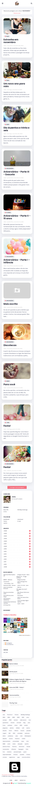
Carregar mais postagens (17, 487)
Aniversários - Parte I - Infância (16, 261)
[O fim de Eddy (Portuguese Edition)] (15, 627)
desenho (5, 738)
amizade (19, 722)
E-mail (19, 521)
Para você (9, 384)
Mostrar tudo (17, 13)
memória (9, 751)
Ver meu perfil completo (17, 498)
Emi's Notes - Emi (8, 583)
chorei (15, 725)
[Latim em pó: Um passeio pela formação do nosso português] (8, 622)
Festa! (7, 426)
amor (7, 381)
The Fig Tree (13, 703)
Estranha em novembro (10, 41)
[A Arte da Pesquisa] (18, 632)
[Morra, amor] (25, 622)
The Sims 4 (9, 714)
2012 (17, 559)
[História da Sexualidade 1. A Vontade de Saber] (5, 622)
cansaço (5, 720)
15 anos (8, 212)
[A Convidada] (22, 632)
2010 (17, 564)
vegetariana (12, 757)
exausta (5, 730)
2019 (17, 548)
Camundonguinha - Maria (22, 582)
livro (30, 720)
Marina (19, 587)
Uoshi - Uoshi (20, 603)
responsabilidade (7, 754)
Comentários (9, 644)
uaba (16, 736)
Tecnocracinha (14, 695)
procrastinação (17, 751)
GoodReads (6, 519)
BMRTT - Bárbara (7, 579)
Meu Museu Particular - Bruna (23, 593)
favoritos (14, 746)
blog (24, 722)
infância (16, 730)
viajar (22, 741)
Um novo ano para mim (14, 85)
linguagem (20, 749)
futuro (10, 730)
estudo (26, 725)
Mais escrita (10, 304)
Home (11, 780)
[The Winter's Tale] (12, 622)
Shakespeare (28, 736)
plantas (12, 728)
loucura (22, 730)
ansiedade (19, 733)
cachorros (27, 733)
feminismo (21, 746)
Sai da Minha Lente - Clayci (8, 596)
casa (29, 722)
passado (29, 730)
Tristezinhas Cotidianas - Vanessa (10, 602)
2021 (17, 543)
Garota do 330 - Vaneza (9, 585)
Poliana (16, 714)
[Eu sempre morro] (8, 627)
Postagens (9, 643)
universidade (16, 741)
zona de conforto (26, 757)
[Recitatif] (5, 627)
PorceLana (20, 595)
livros (4, 725)
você (21, 736)
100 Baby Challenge (22, 509)
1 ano (7, 422)
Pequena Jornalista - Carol (8, 593)
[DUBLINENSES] (18, 626)
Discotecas (9, 345)
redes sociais (23, 720)
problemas (10, 736)
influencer (13, 749)
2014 (17, 554)
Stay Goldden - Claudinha (7, 599)
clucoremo (6, 581)
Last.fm (5, 523)
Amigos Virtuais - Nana (23, 574)
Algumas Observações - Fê (9, 575)
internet (12, 722)
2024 (17, 536)
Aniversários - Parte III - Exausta (16, 173)
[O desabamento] (15, 632)
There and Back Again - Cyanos (23, 601)
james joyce (13, 671)
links (27, 749)
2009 (17, 566)
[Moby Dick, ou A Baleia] (12, 632)
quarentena (5, 722)
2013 (17, 556)
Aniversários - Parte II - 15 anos (16, 217)
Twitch (5, 521)
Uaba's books (9, 615)
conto (8, 744)
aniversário (9, 168)
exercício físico (6, 746)
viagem (4, 733)
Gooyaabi (28, 783)
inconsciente (6, 749)
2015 (17, 551)
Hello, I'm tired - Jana (22, 585)
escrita (28, 728)
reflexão (18, 728)
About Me (5, 509)
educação (20, 744)
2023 (7, 36)
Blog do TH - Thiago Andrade (22, 577)
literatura (17, 738)
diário (4, 736)
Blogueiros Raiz (21, 579)
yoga (18, 757)
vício (27, 741)
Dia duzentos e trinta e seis (16, 129)
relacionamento (6, 741)
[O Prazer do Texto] (5, 633)
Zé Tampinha (6, 605)
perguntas (5, 728)
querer (24, 751)
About (16, 780)
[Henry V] (18, 622)
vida (4, 714)
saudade (22, 754)
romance (15, 754)
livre (4, 751)
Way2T (16, 783)
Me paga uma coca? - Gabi (22, 589)
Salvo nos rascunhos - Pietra (23, 598)
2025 (17, 533)
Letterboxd (20, 519)
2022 (17, 541)
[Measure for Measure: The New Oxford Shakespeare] (15, 622)
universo (5, 757)
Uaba (5, 45)
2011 (17, 561)
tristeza (28, 754)
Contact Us (22, 780)
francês (28, 746)
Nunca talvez (13, 664)
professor (10, 725)
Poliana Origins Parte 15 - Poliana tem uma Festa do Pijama (19, 680)
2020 (7, 80)
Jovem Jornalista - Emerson (8, 588)
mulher (23, 738)
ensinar (11, 738)
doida (14, 744)
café (23, 728)
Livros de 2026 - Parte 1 (16, 687)
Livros (5, 511)
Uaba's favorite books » (25, 635)
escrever (16, 720)
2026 (17, 530)
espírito (27, 744)
